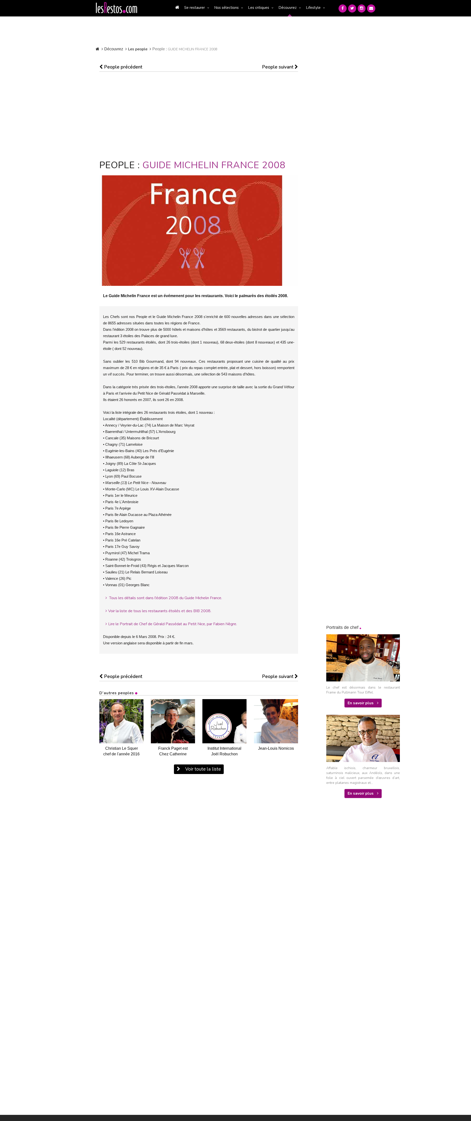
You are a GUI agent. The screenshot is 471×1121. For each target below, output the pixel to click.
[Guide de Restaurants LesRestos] (116, 8)
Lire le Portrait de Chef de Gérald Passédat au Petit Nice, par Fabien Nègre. (172, 624)
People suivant (278, 67)
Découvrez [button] (287, 7)
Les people (137, 49)
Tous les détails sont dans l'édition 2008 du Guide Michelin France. (165, 598)
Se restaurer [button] (194, 7)
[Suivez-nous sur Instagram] (362, 8)
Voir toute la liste (202, 769)
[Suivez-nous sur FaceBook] (343, 8)
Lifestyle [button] (313, 7)
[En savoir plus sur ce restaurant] (121, 721)
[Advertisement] (198, 116)
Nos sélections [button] (226, 7)
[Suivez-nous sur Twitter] (352, 8)
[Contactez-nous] (371, 8)
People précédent (122, 67)
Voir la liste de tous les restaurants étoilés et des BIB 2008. (159, 611)
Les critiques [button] (258, 7)
